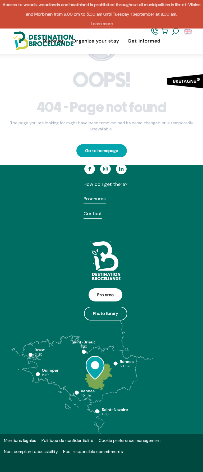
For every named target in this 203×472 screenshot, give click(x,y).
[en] (188, 31)
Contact (93, 213)
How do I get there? (106, 184)
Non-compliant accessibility (31, 451)
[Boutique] (165, 34)
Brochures (95, 199)
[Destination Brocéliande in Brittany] (39, 41)
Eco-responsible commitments (93, 451)
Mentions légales (20, 440)
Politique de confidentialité (67, 440)
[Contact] (154, 34)
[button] (175, 31)
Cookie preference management (130, 440)
